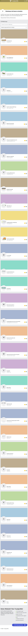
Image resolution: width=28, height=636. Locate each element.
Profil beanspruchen (18, 625)
